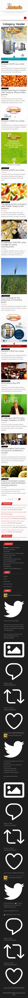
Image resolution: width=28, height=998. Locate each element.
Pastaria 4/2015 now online (12, 64)
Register (5, 576)
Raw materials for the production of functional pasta (11, 300)
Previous (10, 499)
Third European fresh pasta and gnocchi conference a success (13, 450)
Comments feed (7, 584)
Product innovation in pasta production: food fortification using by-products (13, 483)
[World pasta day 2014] (14, 370)
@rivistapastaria (17, 595)
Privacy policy (19, 993)
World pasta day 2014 (10, 383)
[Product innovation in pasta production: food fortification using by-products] (14, 471)
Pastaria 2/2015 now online (12, 170)
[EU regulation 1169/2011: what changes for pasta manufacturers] (14, 229)
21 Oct (5, 880)
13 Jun (5, 738)
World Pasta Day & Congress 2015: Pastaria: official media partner (13, 92)
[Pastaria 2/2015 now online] (14, 149)
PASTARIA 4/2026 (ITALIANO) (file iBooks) (12, 512)
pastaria (10, 595)
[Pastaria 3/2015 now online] (14, 111)
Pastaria (4, 66)
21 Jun (5, 598)
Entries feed (6, 581)
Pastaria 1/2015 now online (12, 351)
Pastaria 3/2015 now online (12, 121)
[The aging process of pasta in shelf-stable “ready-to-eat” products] (14, 191)
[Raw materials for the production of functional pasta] (14, 276)
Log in (5, 579)
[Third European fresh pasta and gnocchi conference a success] (14, 439)
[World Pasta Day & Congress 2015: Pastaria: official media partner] (14, 80)
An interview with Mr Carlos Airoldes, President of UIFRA (13, 419)
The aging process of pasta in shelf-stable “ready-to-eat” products (14, 206)
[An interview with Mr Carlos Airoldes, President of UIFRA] (14, 404)
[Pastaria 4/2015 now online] (14, 43)
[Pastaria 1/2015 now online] (14, 330)
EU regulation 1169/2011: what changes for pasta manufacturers (13, 244)
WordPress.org (7, 586)
